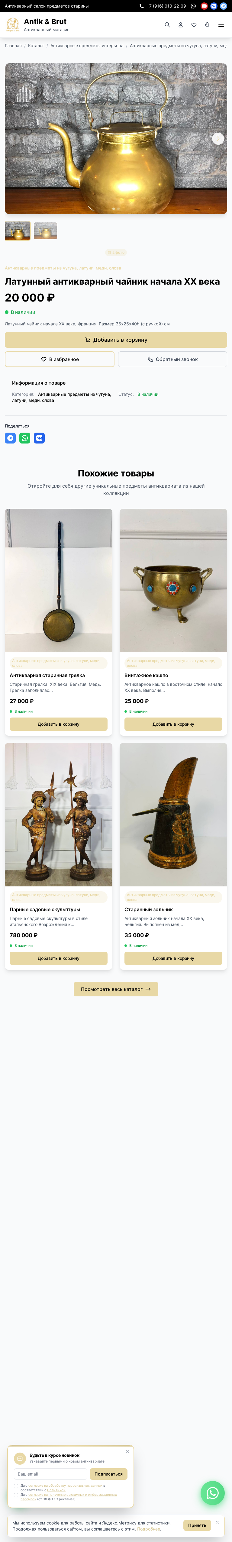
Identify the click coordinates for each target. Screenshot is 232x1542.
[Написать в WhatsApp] (213, 1496)
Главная (13, 45)
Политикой (56, 1490)
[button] (218, 139)
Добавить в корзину (58, 724)
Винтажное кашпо (146, 675)
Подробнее (148, 1528)
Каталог (36, 45)
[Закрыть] (217, 1522)
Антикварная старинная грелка (47, 675)
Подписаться (109, 1473)
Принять (197, 1525)
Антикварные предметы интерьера (87, 45)
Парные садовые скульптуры (45, 909)
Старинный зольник (148, 909)
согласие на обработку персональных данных (65, 1485)
